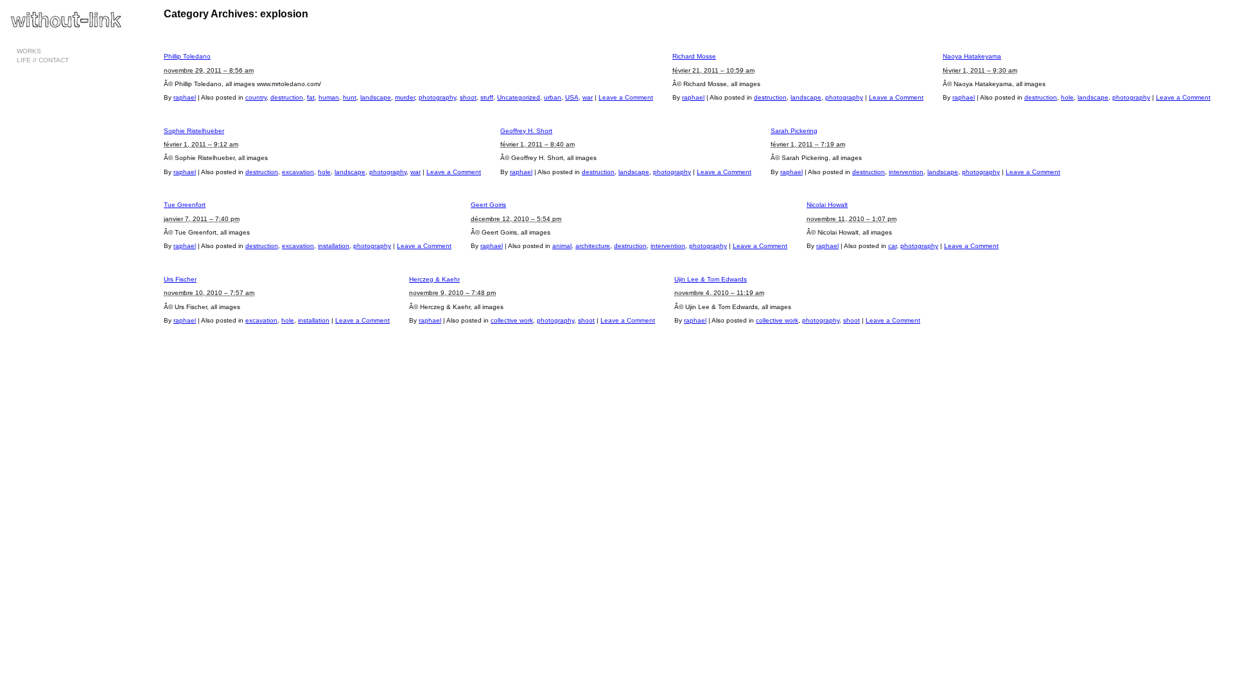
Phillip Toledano (187, 56)
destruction (286, 97)
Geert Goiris (488, 204)
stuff (486, 97)
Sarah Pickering (794, 130)
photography (437, 97)
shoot (468, 97)
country (256, 97)
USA (572, 97)
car (892, 245)
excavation (298, 171)
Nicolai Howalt (827, 204)
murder (405, 97)
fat (311, 97)
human (329, 97)
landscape (375, 97)
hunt (349, 97)
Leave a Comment (626, 97)
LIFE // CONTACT (43, 60)
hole (1067, 97)
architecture (592, 245)
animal (562, 245)
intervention (906, 171)
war (587, 97)
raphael (184, 97)
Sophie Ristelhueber (194, 130)
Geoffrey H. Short (526, 130)
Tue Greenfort (185, 204)
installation (333, 245)
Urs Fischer (180, 279)
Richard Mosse (694, 56)
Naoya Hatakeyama (972, 56)
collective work (512, 320)
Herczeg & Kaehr (434, 279)
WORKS (29, 51)
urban (552, 97)
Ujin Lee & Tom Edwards (710, 279)
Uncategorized (518, 97)
